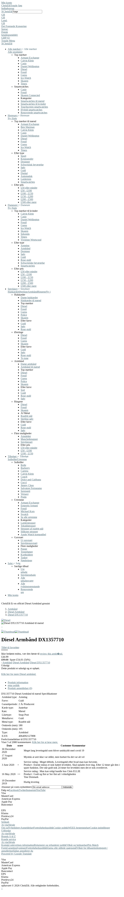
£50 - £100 (26, 190)
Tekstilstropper (28, 525)
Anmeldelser (27, 827)
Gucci (24, 482)
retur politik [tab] (14, 685)
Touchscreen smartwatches (34, 106)
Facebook (14, 790)
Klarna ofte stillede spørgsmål (61, 848)
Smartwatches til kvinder (33, 104)
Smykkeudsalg (28, 575)
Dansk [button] (4, 32)
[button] (62, 14)
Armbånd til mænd (30, 367)
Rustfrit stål (26, 416)
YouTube (41, 790)
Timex (24, 83)
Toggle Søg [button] (16, 5)
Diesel (24, 69)
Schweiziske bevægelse (33, 262)
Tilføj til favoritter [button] (10, 647)
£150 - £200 (27, 196)
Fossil (24, 72)
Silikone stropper (29, 531)
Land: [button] (4, 20)
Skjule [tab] (12, 824)
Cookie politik (60, 827)
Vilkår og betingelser (77, 845)
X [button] (2, 11)
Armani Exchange (30, 57)
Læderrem (26, 179)
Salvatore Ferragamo (31, 488)
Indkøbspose (7, 8)
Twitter (22, 790)
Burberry (25, 468)
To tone (24, 358)
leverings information (23, 845)
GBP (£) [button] (5, 37)
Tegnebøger (27, 551)
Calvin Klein (27, 60)
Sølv (23, 167)
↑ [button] (2, 888)
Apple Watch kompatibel (33, 534)
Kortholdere (27, 554)
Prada (23, 497)
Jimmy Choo (27, 485)
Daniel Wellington (30, 66)
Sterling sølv (27, 419)
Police (24, 315)
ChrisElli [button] (7, 11)
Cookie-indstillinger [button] (100, 827)
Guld (23, 170)
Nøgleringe (26, 560)
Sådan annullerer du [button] (23, 850)
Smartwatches (28, 182)
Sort (23, 390)
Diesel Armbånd (16, 611)
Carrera (24, 471)
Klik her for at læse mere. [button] (45, 742)
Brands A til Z (8, 836)
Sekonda (25, 234)
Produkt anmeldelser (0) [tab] (20, 688)
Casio (23, 63)
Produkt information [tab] (18, 682)
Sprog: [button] (4, 29)
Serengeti (25, 491)
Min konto (6, 2)
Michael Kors (28, 511)
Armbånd (25, 248)
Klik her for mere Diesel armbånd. (18, 674)
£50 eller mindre (29, 187)
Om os (4, 827)
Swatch (24, 514)
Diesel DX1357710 (18, 614)
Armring (25, 245)
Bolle (23, 465)
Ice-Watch (26, 78)
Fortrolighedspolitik (43, 827)
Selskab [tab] (5, 822)
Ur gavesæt (26, 540)
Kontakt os (6, 845)
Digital (24, 173)
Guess (24, 75)
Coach (24, 476)
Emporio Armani (29, 505)
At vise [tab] (5, 824)
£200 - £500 (27, 199)
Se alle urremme (29, 517)
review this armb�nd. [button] (51, 653)
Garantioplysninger (16, 848)
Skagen (24, 80)
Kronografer (27, 158)
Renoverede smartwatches (34, 112)
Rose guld (26, 260)
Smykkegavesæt (29, 543)
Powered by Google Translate (16, 853)
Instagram (31, 790)
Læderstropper (28, 523)
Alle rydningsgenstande (30, 585)
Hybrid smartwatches (31, 109)
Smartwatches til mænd (32, 101)
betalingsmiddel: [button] (9, 35)
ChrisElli (5, 5)
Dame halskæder (29, 297)
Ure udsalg (24, 570)
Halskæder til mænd (31, 300)
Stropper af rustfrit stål (32, 528)
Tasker (24, 557)
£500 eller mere (28, 202)
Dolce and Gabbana (31, 479)
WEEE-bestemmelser (79, 827)
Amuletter (26, 436)
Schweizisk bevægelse (32, 164)
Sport (23, 156)
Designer (25, 161)
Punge (24, 549)
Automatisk (26, 176)
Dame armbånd (28, 364)
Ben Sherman (28, 127)
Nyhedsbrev (14, 827)
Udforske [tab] (6, 830)
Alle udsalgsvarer (27, 579)
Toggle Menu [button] (8, 40)
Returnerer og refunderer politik (50, 845)
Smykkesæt (26, 442)
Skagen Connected (30, 95)
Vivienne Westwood (31, 239)
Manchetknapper (29, 439)
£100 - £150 (27, 193)
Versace (25, 494)
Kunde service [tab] (8, 839)
